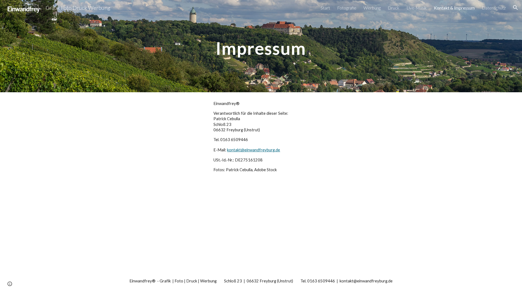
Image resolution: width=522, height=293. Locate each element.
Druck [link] (393, 7)
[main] (261, 46)
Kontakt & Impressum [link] (454, 7)
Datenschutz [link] (494, 7)
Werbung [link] (372, 7)
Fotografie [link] (346, 7)
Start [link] (325, 7)
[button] (515, 7)
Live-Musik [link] (416, 7)
